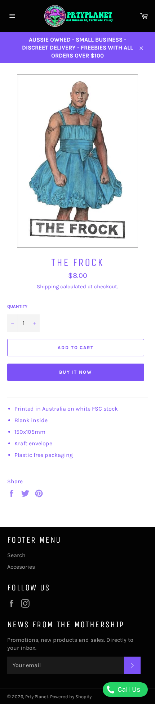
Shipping (48, 286)
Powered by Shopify (71, 696)
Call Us (128, 689)
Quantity (17, 306)
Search (16, 555)
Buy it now (76, 372)
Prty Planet (36, 696)
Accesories (21, 566)
